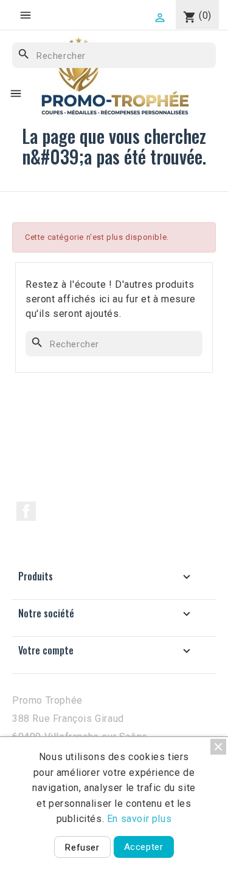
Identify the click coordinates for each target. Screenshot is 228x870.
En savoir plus (139, 818)
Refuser (82, 847)
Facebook (26, 511)
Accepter (144, 846)
